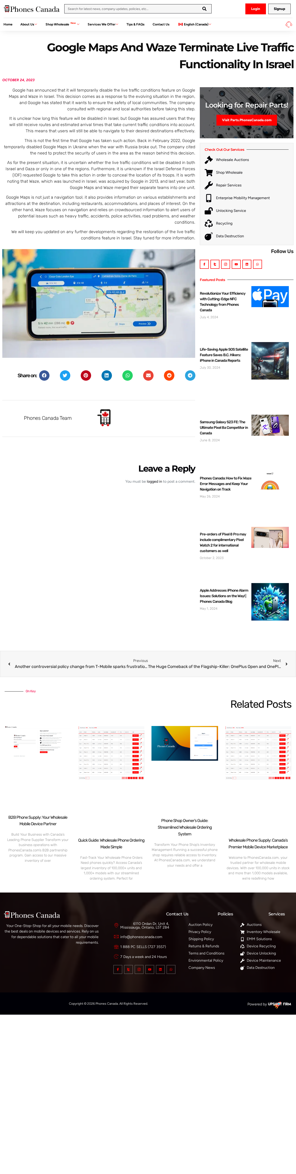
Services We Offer (101, 24)
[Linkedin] (246, 264)
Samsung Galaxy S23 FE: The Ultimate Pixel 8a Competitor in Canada (224, 427)
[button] (44, 375)
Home (7, 24)
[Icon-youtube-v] (236, 264)
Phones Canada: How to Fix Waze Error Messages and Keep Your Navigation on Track (225, 483)
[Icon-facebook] (204, 264)
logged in (154, 481)
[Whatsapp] (257, 264)
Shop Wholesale (61, 24)
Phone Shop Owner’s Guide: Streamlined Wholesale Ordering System (185, 827)
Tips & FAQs (135, 24)
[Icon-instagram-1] (225, 264)
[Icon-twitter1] (214, 264)
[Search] (204, 8)
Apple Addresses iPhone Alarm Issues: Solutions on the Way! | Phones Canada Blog (224, 596)
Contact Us (161, 24)
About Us (27, 24)
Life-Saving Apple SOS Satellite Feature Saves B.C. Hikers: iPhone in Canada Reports (224, 355)
